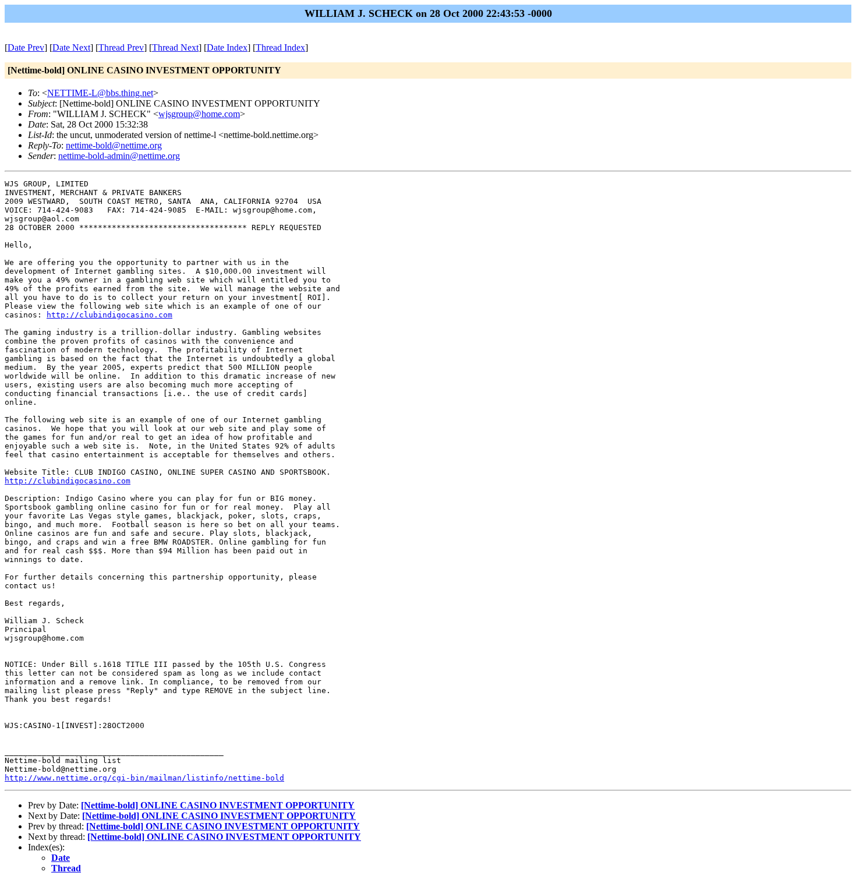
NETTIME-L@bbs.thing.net (100, 93)
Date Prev (26, 47)
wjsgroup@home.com (199, 114)
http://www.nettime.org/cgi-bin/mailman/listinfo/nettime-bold (144, 777)
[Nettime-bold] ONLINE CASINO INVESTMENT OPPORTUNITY (218, 805)
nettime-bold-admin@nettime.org (119, 156)
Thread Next (175, 47)
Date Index (227, 47)
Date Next (71, 47)
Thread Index (280, 47)
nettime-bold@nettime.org (114, 145)
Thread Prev (121, 47)
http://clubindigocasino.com (109, 314)
